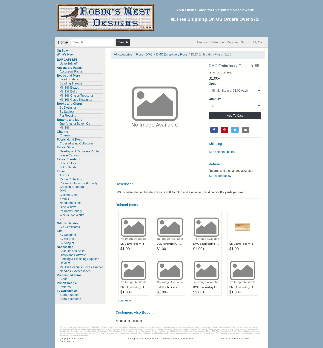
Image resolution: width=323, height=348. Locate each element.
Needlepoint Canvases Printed (80, 151)
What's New (65, 54)
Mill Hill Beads (69, 87)
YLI (62, 219)
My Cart (258, 42)
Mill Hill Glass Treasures (76, 99)
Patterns (65, 287)
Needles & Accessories (75, 271)
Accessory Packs (71, 71)
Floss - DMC (144, 54)
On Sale (62, 50)
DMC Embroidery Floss (171, 54)
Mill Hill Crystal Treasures (77, 95)
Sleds (63, 279)
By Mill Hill (67, 239)
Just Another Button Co (75, 123)
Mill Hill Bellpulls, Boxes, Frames (81, 267)
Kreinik (64, 199)
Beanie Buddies (70, 299)
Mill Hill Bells (68, 91)
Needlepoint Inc (70, 202)
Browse (202, 42)
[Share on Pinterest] (224, 130)
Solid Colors (68, 163)
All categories (123, 54)
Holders (65, 263)
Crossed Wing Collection (76, 143)
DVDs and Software (73, 255)
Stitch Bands (68, 167)
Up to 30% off (68, 63)
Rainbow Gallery (71, 211)
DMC (63, 190)
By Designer (68, 107)
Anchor (64, 175)
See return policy (220, 175)
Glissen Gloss (69, 194)
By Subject (67, 111)
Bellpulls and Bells (72, 250)
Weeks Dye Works (72, 215)
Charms (65, 135)
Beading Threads (71, 83)
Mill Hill (65, 127)
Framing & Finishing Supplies (79, 259)
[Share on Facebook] (214, 130)
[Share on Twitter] (235, 130)
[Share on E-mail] (245, 130)
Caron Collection (71, 179)
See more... (125, 301)
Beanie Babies (69, 294)
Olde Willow (68, 207)
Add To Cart (235, 115)
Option (213, 83)
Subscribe (217, 42)
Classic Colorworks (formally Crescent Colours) (79, 185)
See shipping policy (222, 151)
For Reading (68, 115)
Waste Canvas (69, 155)
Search (123, 42)
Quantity (215, 98)
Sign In (245, 42)
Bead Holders (69, 79)
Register (232, 42)
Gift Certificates (70, 227)
